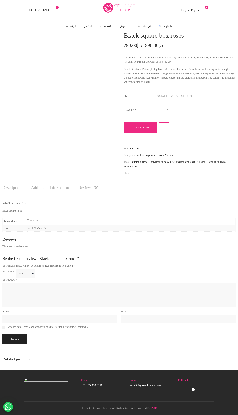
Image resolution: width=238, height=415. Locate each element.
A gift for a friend (138, 161)
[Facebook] (132, 173)
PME (154, 407)
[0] (205, 10)
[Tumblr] (149, 173)
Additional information (50, 187)
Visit (137, 166)
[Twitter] (137, 173)
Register (195, 10)
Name (6, 311)
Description (12, 187)
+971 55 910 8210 (91, 385)
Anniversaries (156, 161)
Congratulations (182, 161)
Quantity (130, 110)
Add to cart (142, 127)
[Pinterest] (155, 173)
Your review (9, 279)
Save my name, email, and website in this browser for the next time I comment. (47, 326)
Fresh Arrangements (146, 155)
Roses (161, 155)
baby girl (168, 161)
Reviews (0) (88, 187)
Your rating (9, 271)
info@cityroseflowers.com (145, 385)
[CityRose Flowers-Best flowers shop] (119, 10)
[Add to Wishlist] (164, 127)
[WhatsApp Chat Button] (8, 407)
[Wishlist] (56, 10)
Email (125, 311)
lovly (222, 161)
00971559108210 (39, 10)
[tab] (12, 187)
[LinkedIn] (143, 173)
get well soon (198, 161)
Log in (185, 10)
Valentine (170, 155)
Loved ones (213, 161)
